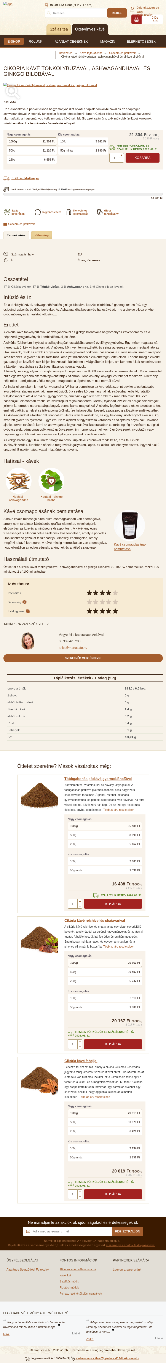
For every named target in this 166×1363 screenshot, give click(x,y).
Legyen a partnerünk (127, 1269)
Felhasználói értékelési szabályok (81, 1293)
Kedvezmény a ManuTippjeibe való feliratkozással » (107, 1358)
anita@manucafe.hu (73, 647)
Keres (116, 13)
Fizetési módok (69, 1287)
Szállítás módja (69, 1281)
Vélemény (42, 235)
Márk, (6, 1334)
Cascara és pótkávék (21, 224)
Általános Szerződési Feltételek (27, 1269)
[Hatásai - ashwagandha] (19, 470)
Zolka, (90, 1339)
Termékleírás (16, 235)
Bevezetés (65, 53)
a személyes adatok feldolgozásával (130, 1245)
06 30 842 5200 (69, 641)
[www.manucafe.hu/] (29, 3)
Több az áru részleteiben (118, 809)
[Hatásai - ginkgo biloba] (52, 470)
